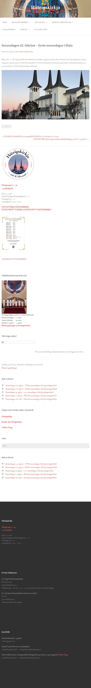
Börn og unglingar (61, 22)
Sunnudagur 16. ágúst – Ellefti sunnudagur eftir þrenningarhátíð (31, 389)
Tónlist (23, 30)
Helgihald (40, 22)
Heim (4, 22)
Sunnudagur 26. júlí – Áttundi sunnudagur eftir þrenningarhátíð (31, 399)
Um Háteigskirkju (20, 22)
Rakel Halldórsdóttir (26, 52)
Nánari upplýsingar (9, 368)
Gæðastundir (8, 30)
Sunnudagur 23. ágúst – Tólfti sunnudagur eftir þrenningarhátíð (31, 385)
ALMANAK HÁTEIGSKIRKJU (14, 259)
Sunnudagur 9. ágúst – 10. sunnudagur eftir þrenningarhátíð (29, 392)
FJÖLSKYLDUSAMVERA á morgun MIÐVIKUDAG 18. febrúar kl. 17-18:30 (30, 136)
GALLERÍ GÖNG (40, 30)
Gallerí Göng (63, 655)
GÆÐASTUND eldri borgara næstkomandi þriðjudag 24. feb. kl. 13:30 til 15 (61, 139)
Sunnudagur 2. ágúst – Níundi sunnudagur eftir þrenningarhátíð (31, 395)
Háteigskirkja (45, 7)
